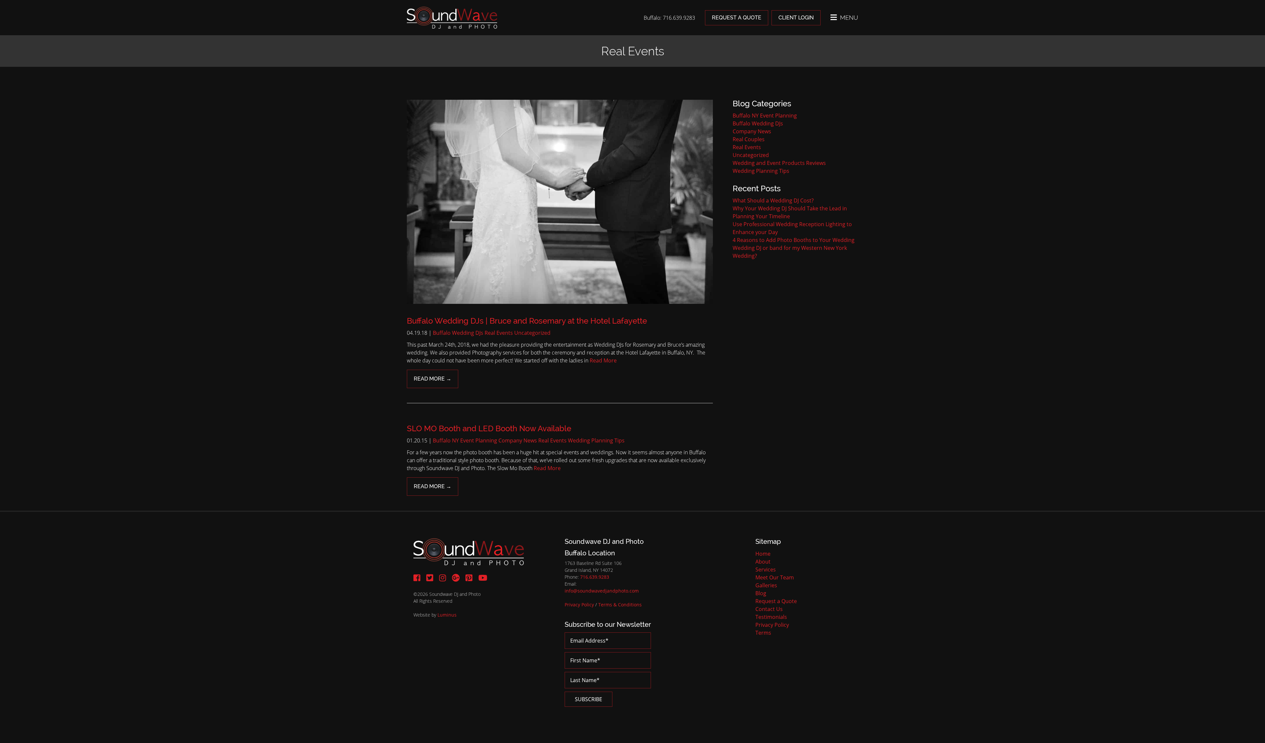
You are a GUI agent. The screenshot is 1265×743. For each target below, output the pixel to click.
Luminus (447, 615)
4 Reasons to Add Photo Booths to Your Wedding (794, 240)
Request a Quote (736, 17)
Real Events (499, 332)
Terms (763, 632)
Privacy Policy (579, 604)
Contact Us (769, 609)
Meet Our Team (774, 577)
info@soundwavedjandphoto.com (602, 591)
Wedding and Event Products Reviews (779, 163)
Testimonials (771, 617)
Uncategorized (532, 332)
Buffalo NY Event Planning (465, 440)
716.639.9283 (594, 577)
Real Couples (749, 139)
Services (765, 569)
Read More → (432, 379)
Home (763, 553)
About (763, 561)
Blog (760, 593)
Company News (517, 440)
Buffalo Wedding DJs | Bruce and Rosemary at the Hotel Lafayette (527, 321)
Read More (603, 360)
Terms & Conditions (620, 604)
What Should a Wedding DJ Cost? (773, 200)
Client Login (796, 17)
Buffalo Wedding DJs (458, 332)
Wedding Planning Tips (596, 440)
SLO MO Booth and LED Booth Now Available (489, 428)
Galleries (766, 585)
